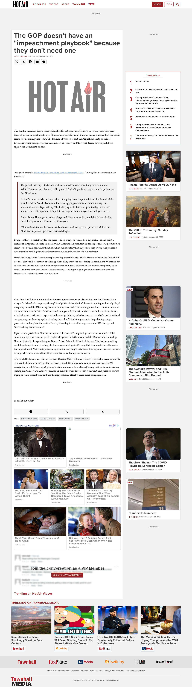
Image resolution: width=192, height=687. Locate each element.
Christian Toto (135, 327)
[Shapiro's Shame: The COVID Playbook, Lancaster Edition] (153, 444)
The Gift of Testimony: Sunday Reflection (148, 231)
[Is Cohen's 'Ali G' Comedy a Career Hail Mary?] (153, 301)
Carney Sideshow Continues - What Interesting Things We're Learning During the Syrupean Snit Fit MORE (156, 100)
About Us (50, 671)
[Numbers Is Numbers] (153, 494)
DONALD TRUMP (48, 419)
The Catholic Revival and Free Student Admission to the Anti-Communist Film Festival (149, 372)
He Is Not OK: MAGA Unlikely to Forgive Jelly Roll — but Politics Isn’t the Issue (116, 640)
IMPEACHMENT (65, 419)
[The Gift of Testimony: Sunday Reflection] (153, 211)
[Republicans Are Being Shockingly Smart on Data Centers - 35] (31, 620)
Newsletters (75, 671)
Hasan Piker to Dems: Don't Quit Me (152, 185)
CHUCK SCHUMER (29, 419)
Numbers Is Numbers (142, 513)
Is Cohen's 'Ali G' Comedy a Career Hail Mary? (151, 322)
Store (65, 4)
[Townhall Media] (21, 681)
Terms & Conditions (96, 671)
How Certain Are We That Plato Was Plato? (155, 116)
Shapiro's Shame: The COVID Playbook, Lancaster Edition (148, 464)
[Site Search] (178, 4)
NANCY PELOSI (81, 419)
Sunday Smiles (142, 81)
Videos (53, 4)
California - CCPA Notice (136, 671)
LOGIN (169, 4)
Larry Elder (134, 188)
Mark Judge (134, 379)
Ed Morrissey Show (62, 671)
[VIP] (91, 4)
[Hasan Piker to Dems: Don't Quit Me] (153, 166)
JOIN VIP (157, 4)
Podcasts (39, 4)
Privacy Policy (110, 671)
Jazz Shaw (20, 56)
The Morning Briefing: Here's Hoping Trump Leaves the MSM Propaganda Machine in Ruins (159, 640)
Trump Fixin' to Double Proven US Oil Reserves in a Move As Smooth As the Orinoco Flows (153, 127)
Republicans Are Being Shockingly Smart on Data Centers (26, 640)
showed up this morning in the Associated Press (58, 172)
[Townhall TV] (79, 4)
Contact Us (120, 671)
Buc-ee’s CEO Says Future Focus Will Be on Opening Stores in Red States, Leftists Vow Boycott (74, 640)
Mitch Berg (134, 516)
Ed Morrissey (134, 237)
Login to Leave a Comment (67, 575)
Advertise (84, 671)
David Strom (134, 469)
